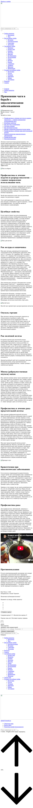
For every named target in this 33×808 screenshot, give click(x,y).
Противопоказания (10, 139)
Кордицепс (11, 35)
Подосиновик (12, 57)
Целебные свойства (10, 123)
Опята (9, 59)
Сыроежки (11, 63)
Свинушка (11, 43)
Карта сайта (7, 725)
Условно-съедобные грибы (12, 70)
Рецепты (6, 81)
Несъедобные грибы (10, 38)
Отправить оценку (6, 612)
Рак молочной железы (10, 127)
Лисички (10, 52)
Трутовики (11, 79)
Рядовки (10, 60)
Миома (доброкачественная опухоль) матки (17, 129)
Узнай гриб (7, 677)
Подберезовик (12, 56)
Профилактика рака (10, 137)
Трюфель (10, 65)
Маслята (10, 54)
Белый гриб (11, 49)
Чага (9, 36)
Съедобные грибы (9, 46)
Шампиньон (11, 68)
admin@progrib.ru (6, 720)
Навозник (11, 76)
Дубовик (10, 75)
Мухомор (10, 40)
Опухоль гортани (9, 126)
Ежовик (10, 51)
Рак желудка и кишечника (12, 124)
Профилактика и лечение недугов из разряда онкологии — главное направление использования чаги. (17, 119)
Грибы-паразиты (9, 33)
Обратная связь (8, 723)
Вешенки (10, 48)
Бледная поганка (13, 41)
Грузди (10, 73)
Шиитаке (10, 67)
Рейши (10, 78)
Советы (6, 83)
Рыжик (10, 62)
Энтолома (11, 44)
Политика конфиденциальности (13, 727)
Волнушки (11, 71)
